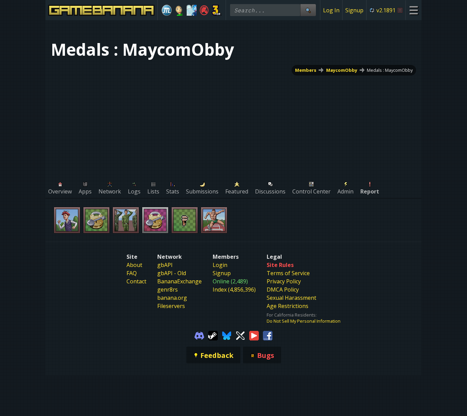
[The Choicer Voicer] (191, 10)
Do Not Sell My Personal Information (304, 321)
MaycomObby (341, 70)
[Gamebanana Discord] (199, 335)
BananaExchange (179, 281)
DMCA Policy (283, 289)
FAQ (131, 273)
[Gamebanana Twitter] (240, 335)
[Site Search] (308, 10)
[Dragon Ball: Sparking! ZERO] (204, 10)
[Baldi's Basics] (179, 10)
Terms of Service (288, 273)
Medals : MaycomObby (390, 70)
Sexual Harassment (291, 297)
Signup (354, 10)
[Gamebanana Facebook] (267, 335)
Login (220, 265)
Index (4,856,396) (234, 289)
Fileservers (171, 306)
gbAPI (165, 265)
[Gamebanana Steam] (213, 335)
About (134, 265)
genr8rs (167, 289)
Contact (136, 281)
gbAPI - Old (171, 273)
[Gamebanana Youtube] (254, 335)
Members (305, 70)
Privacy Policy (284, 281)
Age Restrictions (287, 306)
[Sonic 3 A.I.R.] (216, 10)
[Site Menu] (413, 10)
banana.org (172, 297)
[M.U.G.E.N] (166, 10)
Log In (331, 10)
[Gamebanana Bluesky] (226, 335)
